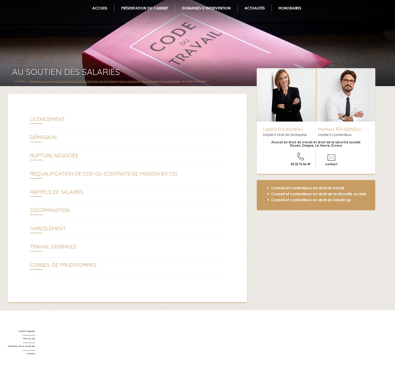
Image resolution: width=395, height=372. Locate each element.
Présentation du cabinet (144, 8)
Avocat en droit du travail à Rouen (160, 81)
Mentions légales (26, 331)
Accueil (100, 8)
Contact (31, 353)
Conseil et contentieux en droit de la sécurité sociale (318, 194)
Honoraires (289, 8)
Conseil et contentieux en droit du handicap (311, 200)
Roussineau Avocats (40, 81)
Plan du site (29, 338)
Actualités (254, 8)
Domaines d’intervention (206, 8)
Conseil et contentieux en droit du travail (307, 188)
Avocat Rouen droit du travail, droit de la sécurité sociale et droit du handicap (96, 81)
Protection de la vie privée (21, 346)
